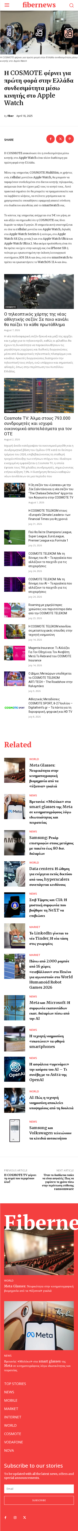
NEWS (33, 795)
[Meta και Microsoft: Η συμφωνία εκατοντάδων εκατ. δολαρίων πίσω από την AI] (14, 1007)
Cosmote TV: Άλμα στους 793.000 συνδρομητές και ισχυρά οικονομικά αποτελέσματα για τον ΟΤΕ (38, 426)
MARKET (34, 927)
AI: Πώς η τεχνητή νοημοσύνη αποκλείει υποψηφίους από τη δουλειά (51, 1102)
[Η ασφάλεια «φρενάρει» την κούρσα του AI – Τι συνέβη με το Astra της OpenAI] (14, 1069)
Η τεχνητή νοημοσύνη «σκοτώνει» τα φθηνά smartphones (46, 1041)
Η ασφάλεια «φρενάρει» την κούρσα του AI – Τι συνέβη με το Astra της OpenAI (49, 1072)
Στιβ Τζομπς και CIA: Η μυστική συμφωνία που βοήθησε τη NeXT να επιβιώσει (48, 907)
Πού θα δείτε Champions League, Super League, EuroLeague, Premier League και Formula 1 (50, 536)
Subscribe (39, 1500)
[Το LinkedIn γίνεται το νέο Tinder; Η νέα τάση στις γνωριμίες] (14, 936)
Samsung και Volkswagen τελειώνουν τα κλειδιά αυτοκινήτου (50, 1133)
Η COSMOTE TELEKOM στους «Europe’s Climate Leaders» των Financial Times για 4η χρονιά (49, 515)
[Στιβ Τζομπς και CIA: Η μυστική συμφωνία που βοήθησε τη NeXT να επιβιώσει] (14, 905)
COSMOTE (10, 307)
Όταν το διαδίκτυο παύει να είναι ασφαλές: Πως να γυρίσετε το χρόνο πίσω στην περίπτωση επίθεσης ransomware (58, 1182)
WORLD (34, 759)
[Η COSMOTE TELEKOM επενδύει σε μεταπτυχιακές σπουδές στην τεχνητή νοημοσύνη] (14, 631)
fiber (10, 116)
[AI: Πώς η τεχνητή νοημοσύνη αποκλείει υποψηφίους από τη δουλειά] (14, 1100)
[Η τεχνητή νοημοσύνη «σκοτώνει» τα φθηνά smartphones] (14, 1038)
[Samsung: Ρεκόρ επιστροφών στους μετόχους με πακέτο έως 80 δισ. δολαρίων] (14, 842)
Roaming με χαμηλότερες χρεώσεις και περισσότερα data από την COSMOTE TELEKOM (50, 609)
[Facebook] (50, 139)
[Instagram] (15, 1518)
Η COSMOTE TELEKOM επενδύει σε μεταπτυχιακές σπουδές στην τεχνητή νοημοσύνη (50, 630)
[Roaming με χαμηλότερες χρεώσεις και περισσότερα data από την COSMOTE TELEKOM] (14, 610)
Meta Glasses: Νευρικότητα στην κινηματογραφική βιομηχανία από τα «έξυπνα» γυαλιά (43, 776)
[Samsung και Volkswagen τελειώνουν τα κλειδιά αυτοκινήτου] (14, 1130)
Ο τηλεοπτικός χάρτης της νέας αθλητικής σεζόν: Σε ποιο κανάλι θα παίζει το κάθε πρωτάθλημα (36, 319)
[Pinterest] (70, 139)
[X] (60, 139)
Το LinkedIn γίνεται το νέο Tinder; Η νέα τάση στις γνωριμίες (48, 938)
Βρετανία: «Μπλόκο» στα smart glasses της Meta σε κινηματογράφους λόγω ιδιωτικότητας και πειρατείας (50, 812)
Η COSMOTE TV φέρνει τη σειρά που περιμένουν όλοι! (20, 1178)
